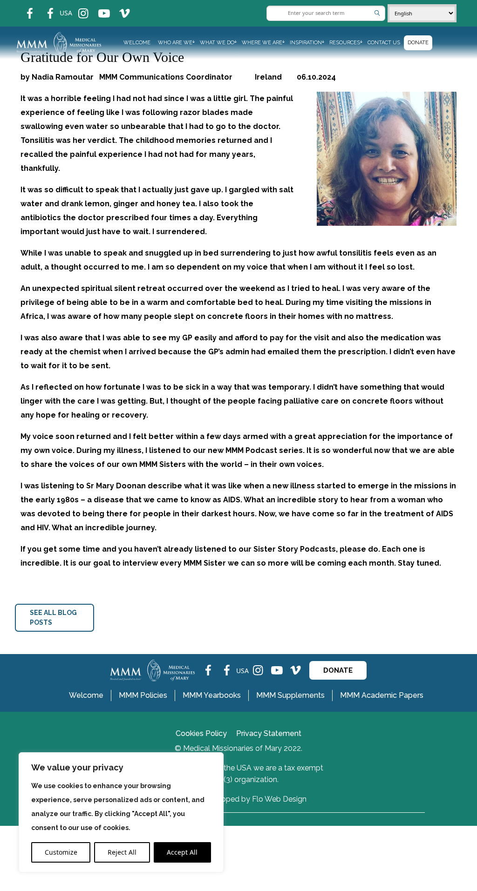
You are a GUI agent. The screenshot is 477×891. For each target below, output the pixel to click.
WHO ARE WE (175, 43)
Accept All (182, 852)
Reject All (122, 852)
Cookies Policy (201, 733)
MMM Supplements (290, 695)
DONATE (338, 670)
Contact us (384, 43)
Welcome (136, 43)
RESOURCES (344, 43)
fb (22, 7)
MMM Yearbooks (212, 695)
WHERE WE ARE (262, 43)
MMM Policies (143, 695)
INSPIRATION (306, 43)
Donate (418, 43)
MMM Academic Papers (381, 695)
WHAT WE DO (217, 43)
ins (77, 7)
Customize (61, 852)
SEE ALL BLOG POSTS (53, 617)
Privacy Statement (268, 733)
